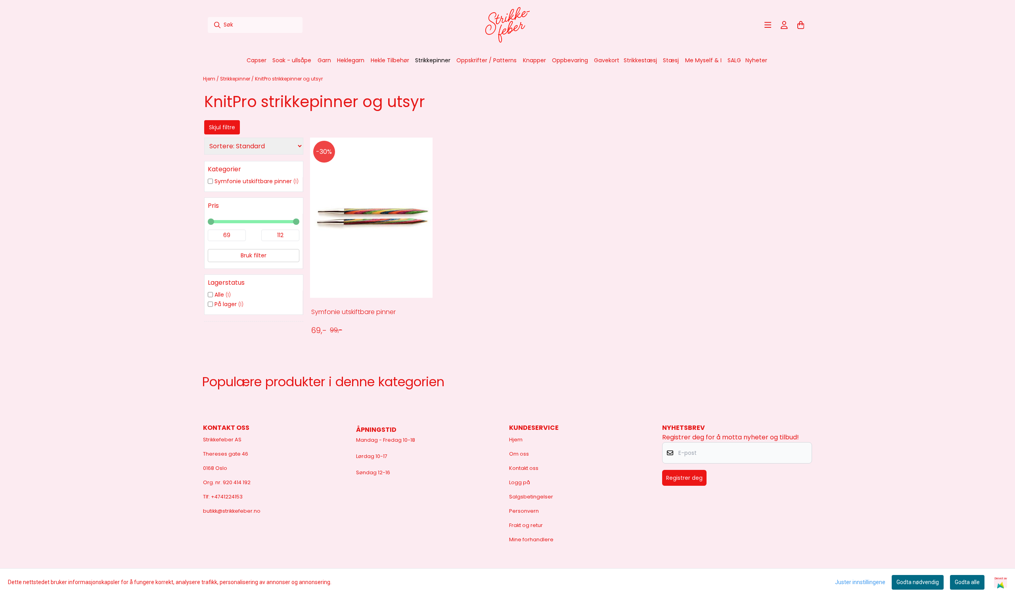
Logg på (519, 482)
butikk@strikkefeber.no (231, 511)
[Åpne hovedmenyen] (768, 25)
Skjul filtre (222, 127)
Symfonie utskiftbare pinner (353, 311)
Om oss (519, 453)
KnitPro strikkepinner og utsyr (289, 78)
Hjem (209, 78)
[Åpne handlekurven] (801, 25)
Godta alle (967, 582)
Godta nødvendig (917, 582)
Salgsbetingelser (531, 496)
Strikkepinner (235, 78)
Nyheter (756, 60)
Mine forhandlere (531, 539)
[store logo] (507, 25)
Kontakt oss (523, 468)
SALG (734, 60)
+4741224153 (227, 496)
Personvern (524, 511)
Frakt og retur (526, 525)
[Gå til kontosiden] (784, 25)
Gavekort (606, 60)
